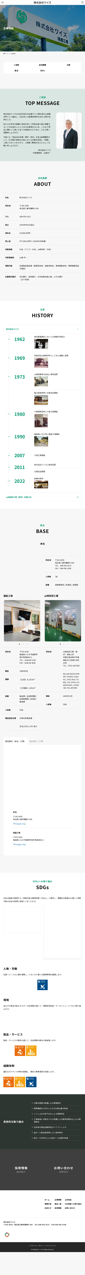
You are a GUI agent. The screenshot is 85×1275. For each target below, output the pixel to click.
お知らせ (48, 1208)
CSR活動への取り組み (73, 1204)
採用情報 (58, 1208)
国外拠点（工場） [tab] (37, 741)
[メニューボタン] (2, 2)
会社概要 (42, 65)
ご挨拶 (16, 65)
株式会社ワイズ (42, 2)
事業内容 (48, 1204)
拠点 (16, 70)
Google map (20, 823)
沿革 (68, 65)
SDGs (42, 70)
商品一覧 (58, 1204)
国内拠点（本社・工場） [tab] (15, 741)
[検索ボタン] (82, 2)
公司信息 (68, 1200)
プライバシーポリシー (37, 1247)
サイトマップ (50, 1247)
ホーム (47, 1200)
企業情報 (58, 1200)
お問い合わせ (70, 1208)
